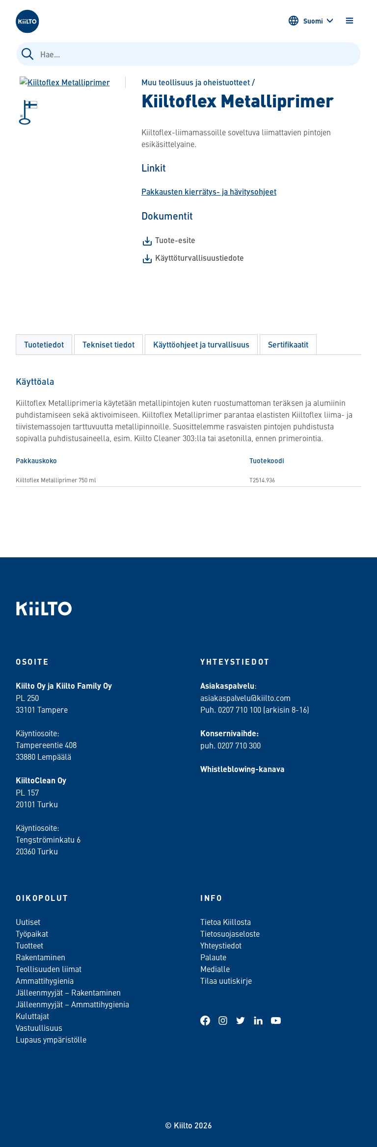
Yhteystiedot (221, 945)
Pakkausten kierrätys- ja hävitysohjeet (208, 191)
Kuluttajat (32, 1015)
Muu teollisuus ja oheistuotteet (195, 82)
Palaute (213, 956)
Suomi (313, 20)
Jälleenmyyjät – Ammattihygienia (72, 1003)
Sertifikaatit (288, 344)
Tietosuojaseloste (230, 933)
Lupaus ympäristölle (51, 1039)
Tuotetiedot (44, 344)
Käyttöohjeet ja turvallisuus (201, 344)
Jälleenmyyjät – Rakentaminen (68, 992)
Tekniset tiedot (108, 344)
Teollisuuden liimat (48, 968)
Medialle (216, 968)
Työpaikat (32, 933)
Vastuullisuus (39, 1027)
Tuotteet (29, 945)
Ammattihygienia (45, 980)
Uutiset (28, 921)
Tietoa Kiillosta (225, 921)
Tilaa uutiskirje (226, 980)
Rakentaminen (40, 956)
